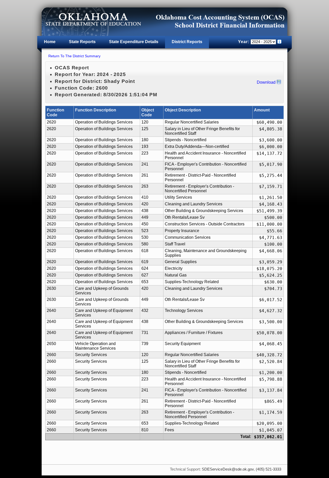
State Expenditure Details (133, 42)
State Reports (82, 42)
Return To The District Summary (74, 56)
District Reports (187, 42)
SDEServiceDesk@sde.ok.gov (228, 469)
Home (50, 42)
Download (266, 82)
